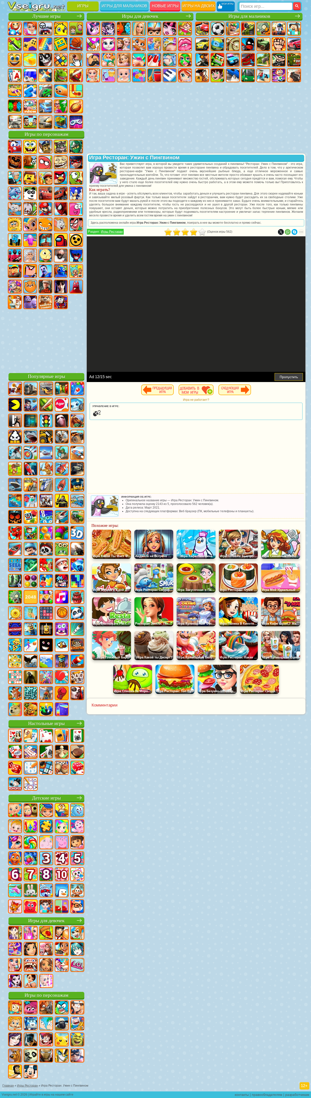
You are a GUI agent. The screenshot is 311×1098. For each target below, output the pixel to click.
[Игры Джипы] (77, 437)
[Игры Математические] (30, 826)
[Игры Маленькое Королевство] (46, 842)
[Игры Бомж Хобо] (15, 1072)
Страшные (45, 60)
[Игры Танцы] (15, 949)
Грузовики (263, 44)
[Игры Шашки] (77, 752)
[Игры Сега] (15, 565)
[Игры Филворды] (46, 613)
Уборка (154, 75)
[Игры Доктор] (30, 501)
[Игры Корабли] (15, 485)
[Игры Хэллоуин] (15, 517)
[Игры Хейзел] (15, 826)
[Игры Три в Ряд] (77, 565)
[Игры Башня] (61, 661)
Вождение (15, 122)
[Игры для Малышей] (15, 810)
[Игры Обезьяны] (77, 890)
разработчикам (297, 1095)
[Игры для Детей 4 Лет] (61, 858)
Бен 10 (217, 75)
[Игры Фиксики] (15, 1007)
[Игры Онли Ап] (46, 693)
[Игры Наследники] (15, 1039)
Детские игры (46, 798)
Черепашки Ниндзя (217, 44)
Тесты (154, 29)
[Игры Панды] (77, 613)
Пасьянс (15, 75)
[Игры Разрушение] (15, 613)
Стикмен (248, 44)
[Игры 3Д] (77, 533)
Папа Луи (93, 60)
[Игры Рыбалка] (61, 517)
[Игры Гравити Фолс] (77, 1007)
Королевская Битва (279, 29)
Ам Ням (76, 178)
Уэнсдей (61, 287)
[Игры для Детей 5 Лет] (77, 858)
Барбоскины (15, 209)
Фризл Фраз (76, 209)
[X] (281, 232)
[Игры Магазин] (30, 933)
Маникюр (154, 60)
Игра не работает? (196, 399)
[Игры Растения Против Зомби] (15, 597)
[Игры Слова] (15, 661)
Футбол (217, 29)
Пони (93, 29)
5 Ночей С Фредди (15, 162)
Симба (30, 287)
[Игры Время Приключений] (77, 1023)
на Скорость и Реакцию (30, 91)
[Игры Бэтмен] (30, 1039)
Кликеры (76, 60)
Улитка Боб (30, 162)
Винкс (185, 75)
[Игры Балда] (77, 677)
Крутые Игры (45, 106)
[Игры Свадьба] (15, 965)
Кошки (139, 44)
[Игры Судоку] (30, 768)
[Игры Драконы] (15, 533)
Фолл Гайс (30, 240)
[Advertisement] (46, 340)
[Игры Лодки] (61, 485)
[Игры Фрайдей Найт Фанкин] (61, 581)
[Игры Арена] (46, 469)
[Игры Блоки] (46, 581)
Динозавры (61, 75)
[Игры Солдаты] (30, 549)
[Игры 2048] (30, 597)
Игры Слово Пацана (45, 287)
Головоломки (76, 91)
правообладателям (267, 1095)
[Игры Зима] (46, 661)
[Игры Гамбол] (61, 1007)
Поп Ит (45, 44)
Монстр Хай (170, 29)
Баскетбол (76, 106)
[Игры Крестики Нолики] (30, 784)
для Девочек (30, 29)
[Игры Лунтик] (77, 826)
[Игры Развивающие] (46, 810)
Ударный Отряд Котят (30, 209)
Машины (202, 44)
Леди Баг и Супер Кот (76, 162)
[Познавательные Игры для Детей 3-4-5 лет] (61, 810)
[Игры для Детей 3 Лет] (46, 858)
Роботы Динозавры (248, 60)
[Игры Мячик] (61, 613)
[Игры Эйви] (46, 965)
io (30, 60)
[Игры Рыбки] (15, 858)
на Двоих (76, 29)
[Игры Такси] (30, 485)
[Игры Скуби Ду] (15, 1056)
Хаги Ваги (76, 255)
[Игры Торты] (77, 597)
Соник (76, 193)
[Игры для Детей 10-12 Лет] (61, 874)
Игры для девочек (140, 16)
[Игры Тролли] (30, 1007)
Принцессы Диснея (93, 75)
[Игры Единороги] (15, 842)
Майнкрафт (294, 29)
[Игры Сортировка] (61, 709)
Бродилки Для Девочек (185, 29)
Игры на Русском (30, 75)
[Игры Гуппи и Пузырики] (15, 1023)
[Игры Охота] (61, 437)
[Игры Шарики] (46, 533)
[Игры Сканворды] (15, 677)
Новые (15, 29)
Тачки (45, 193)
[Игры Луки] (30, 453)
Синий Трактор (15, 240)
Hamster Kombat (45, 302)
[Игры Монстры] (61, 629)
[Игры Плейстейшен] (15, 693)
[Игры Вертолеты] (61, 469)
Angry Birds (61, 178)
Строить (61, 122)
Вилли (15, 147)
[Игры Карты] (46, 736)
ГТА (202, 75)
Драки (279, 44)
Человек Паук (61, 209)
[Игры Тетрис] (77, 581)
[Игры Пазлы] (46, 826)
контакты (242, 1095)
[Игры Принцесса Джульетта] (61, 826)
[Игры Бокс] (61, 693)
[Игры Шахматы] (61, 752)
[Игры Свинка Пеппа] (61, 842)
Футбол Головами (30, 122)
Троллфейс (61, 162)
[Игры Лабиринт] (30, 693)
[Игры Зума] (61, 533)
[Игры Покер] (15, 752)
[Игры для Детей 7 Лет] (30, 874)
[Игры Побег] (15, 421)
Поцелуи (185, 44)
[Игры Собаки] (77, 933)
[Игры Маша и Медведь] (30, 810)
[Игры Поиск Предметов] (15, 581)
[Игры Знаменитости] (46, 981)
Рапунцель (124, 60)
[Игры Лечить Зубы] (30, 965)
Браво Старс (76, 240)
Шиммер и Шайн (30, 224)
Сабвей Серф (45, 178)
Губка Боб (30, 147)
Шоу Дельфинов (15, 193)
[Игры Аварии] (77, 501)
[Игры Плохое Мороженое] (15, 437)
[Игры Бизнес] (30, 613)
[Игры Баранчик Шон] (61, 1023)
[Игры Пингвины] (61, 890)
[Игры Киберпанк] (61, 501)
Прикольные (76, 75)
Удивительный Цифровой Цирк (61, 302)
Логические (61, 60)
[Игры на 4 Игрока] (61, 389)
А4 (30, 255)
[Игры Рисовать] (77, 874)
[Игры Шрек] (77, 1039)
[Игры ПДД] (46, 421)
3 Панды (30, 193)
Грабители (279, 60)
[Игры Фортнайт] (46, 501)
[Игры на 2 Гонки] (77, 453)
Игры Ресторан (112, 231)
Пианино (170, 75)
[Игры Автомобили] (46, 389)
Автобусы (248, 75)
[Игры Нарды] (15, 768)
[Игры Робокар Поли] (30, 1023)
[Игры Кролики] (46, 890)
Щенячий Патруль (45, 147)
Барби (139, 29)
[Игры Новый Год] (61, 565)
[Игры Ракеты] (77, 629)
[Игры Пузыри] (30, 858)
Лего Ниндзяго (76, 147)
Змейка (61, 91)
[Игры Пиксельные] (30, 533)
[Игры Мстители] (77, 1056)
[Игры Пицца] (46, 933)
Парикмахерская (170, 44)
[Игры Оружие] (77, 549)
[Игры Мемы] (15, 709)
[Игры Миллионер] (15, 629)
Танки (248, 29)
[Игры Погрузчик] (46, 437)
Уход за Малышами (124, 75)
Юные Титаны (76, 224)
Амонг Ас (61, 240)
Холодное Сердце (124, 44)
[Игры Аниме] (77, 949)
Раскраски (93, 44)
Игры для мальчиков (124, 6)
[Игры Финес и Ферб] (46, 1023)
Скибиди (15, 302)
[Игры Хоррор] (46, 645)
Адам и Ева (15, 224)
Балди (45, 255)
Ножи (45, 75)
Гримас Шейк (30, 302)
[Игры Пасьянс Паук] (77, 736)
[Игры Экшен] (15, 389)
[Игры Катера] (15, 549)
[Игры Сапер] (46, 768)
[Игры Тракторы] (77, 517)
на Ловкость (15, 44)
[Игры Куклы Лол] (77, 965)
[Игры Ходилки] (30, 645)
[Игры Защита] (61, 453)
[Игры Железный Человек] (46, 1056)
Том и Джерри (61, 224)
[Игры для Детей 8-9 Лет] (46, 874)
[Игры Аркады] (15, 405)
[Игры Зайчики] (30, 890)
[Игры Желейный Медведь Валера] (30, 906)
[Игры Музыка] (61, 597)
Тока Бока (76, 271)
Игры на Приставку (76, 122)
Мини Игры (15, 91)
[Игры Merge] (46, 709)
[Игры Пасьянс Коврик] (46, 752)
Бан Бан (76, 287)
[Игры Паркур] (15, 453)
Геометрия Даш (61, 44)
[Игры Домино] (30, 752)
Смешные (15, 60)
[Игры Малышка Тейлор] (46, 906)
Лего (30, 178)
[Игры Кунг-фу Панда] (30, 1056)
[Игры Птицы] (30, 661)
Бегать (279, 75)
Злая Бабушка (15, 178)
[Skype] (294, 232)
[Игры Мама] (30, 981)
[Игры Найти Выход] (30, 421)
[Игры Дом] (46, 949)
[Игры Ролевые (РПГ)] (30, 405)
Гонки (294, 44)
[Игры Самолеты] (46, 453)
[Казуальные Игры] (46, 677)
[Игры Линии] (30, 581)
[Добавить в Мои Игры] (196, 389)
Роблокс (15, 271)
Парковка (202, 29)
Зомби (263, 29)
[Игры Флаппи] (61, 645)
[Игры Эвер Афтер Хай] (15, 981)
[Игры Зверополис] (46, 1007)
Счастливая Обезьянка (45, 224)
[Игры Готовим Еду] (61, 949)
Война (45, 122)
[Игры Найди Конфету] (30, 842)
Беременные (108, 60)
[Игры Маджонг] (30, 736)
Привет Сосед (45, 271)
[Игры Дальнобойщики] (30, 389)
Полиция (233, 60)
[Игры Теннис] (61, 677)
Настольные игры (46, 723)
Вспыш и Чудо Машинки (61, 193)
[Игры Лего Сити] (77, 485)
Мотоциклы (233, 44)
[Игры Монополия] (15, 784)
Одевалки (154, 44)
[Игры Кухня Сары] (15, 933)
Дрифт (233, 75)
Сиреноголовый (45, 240)
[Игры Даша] (77, 842)
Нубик (30, 271)
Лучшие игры (46, 16)
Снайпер (202, 60)
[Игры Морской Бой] (15, 501)
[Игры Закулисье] (30, 677)
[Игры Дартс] (77, 645)
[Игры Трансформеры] (61, 1056)
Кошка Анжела (108, 44)
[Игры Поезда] (46, 485)
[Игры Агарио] (61, 405)
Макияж (185, 60)
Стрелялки (294, 75)
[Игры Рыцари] (30, 709)
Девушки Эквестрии (108, 29)
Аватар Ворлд (15, 287)
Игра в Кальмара (15, 255)
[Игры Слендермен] (61, 421)
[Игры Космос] (30, 469)
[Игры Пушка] (77, 661)
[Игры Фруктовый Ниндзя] (46, 405)
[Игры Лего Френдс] (30, 949)
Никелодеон (30, 106)
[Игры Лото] (61, 768)
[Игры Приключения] (15, 469)
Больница (139, 60)
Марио (45, 209)
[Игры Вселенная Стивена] (46, 1039)
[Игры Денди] (46, 629)
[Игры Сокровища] (46, 597)
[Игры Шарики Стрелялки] (77, 389)
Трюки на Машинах (45, 91)
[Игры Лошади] (77, 421)
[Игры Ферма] (46, 565)
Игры (82, 6)
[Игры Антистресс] (15, 645)
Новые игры (165, 6)
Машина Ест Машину (294, 60)
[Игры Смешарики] (77, 810)
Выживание (263, 60)
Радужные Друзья (61, 271)
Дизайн (139, 75)
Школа (61, 106)
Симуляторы (45, 29)
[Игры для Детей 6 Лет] (15, 874)
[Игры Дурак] (15, 736)
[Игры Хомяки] (77, 906)
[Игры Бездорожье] (77, 469)
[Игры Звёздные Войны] (30, 565)
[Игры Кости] (77, 768)
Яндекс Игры (30, 44)
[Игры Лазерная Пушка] (61, 549)
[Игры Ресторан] (61, 933)
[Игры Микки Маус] (30, 1072)
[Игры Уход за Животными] (61, 965)
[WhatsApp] (288, 232)
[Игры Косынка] (61, 736)
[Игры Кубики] (30, 517)
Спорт (76, 44)
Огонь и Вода (124, 29)
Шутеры (263, 75)
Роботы (217, 60)
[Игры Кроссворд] (46, 517)
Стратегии (233, 29)
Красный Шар (45, 162)
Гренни (61, 255)
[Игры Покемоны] (61, 1039)
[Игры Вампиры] (77, 693)
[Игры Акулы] (30, 437)
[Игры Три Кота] (15, 906)
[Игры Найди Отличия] (61, 906)
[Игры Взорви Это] (77, 405)
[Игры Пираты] (46, 549)
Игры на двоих (198, 6)
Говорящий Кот (61, 147)
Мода (108, 75)
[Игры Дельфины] (15, 890)
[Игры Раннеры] (30, 629)
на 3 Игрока (15, 106)
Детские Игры (61, 29)
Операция (170, 60)
